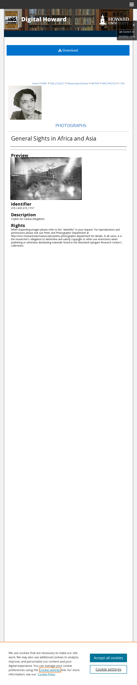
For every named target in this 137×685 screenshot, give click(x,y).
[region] (68, 663)
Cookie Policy (46, 674)
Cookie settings (50, 670)
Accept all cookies (108, 657)
